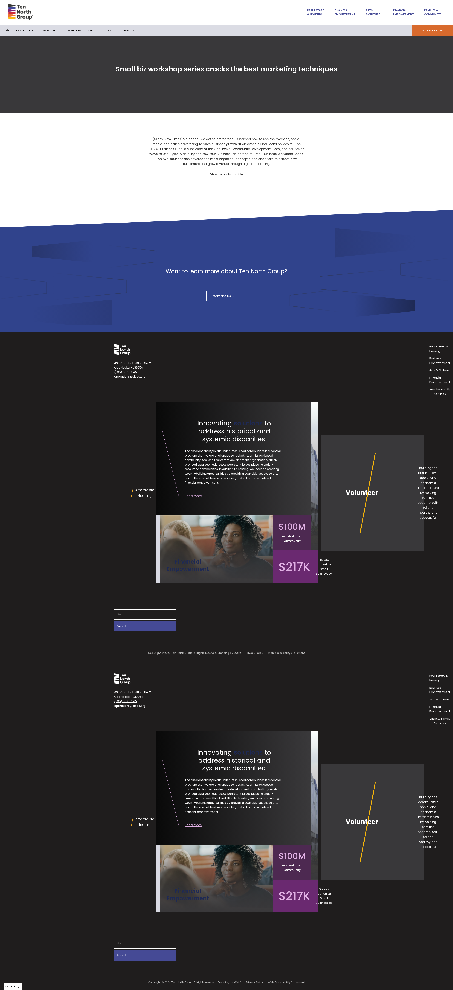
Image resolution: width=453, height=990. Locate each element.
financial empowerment (201, 483)
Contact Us (126, 30)
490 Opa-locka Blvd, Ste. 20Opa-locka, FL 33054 (133, 365)
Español (10, 986)
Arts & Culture (373, 12)
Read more (193, 496)
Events (91, 30)
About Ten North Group (20, 30)
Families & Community (432, 12)
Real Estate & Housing (315, 12)
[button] (314, 12)
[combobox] (13, 986)
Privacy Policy (254, 653)
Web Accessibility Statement (286, 653)
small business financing (218, 478)
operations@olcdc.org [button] (129, 377)
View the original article (226, 174)
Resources (49, 30)
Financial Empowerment (403, 12)
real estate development (231, 460)
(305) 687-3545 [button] (125, 372)
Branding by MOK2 (229, 653)
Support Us (432, 30)
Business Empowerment (345, 12)
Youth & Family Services (440, 391)
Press (107, 30)
